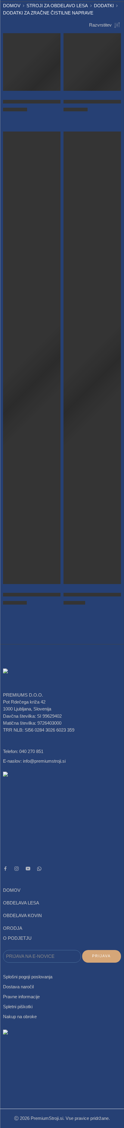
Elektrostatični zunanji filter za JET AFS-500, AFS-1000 (57, 594)
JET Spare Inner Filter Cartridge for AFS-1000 (47, 101)
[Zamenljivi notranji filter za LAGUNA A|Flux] (92, 358)
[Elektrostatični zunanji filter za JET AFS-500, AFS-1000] (31, 358)
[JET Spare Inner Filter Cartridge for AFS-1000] (31, 62)
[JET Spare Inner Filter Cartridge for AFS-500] (92, 62)
